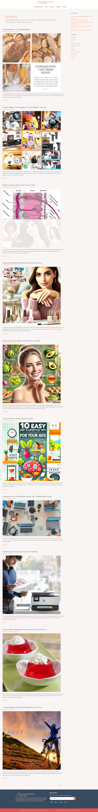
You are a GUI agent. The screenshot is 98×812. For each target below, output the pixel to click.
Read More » (5, 100)
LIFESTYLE (65, 6)
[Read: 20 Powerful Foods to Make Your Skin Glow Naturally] (32, 373)
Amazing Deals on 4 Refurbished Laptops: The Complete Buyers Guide (27, 496)
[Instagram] (19, 804)
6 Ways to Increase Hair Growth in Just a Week (19, 185)
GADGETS (5, 109)
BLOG (46, 6)
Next (61, 784)
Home (51, 802)
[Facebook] (22, 804)
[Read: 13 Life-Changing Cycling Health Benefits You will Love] (32, 740)
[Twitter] (25, 804)
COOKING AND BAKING (7, 31)
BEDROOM (73, 39)
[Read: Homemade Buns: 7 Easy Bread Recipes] (32, 62)
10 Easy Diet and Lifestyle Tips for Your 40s (18, 418)
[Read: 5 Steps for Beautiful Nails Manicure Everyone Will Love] (32, 296)
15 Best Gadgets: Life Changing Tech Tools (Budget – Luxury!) (24, 107)
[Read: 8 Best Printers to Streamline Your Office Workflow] (32, 584)
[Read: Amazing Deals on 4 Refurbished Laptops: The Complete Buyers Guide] (32, 518)
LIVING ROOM (74, 54)
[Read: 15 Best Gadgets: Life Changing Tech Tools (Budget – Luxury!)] (32, 140)
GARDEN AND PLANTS (75, 52)
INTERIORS (58, 6)
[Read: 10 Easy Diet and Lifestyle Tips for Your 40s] (32, 451)
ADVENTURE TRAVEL (39, 6)
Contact (60, 802)
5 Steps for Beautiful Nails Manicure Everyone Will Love (22, 263)
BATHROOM (73, 37)
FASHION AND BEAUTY (7, 187)
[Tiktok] (17, 804)
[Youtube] (31, 804)
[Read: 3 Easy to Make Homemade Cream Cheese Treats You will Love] (32, 662)
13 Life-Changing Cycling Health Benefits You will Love (22, 707)
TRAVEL (72, 58)
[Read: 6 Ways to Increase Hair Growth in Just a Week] (32, 218)
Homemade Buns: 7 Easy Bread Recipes (16, 29)
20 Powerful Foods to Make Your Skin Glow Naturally (21, 341)
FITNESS (4, 420)
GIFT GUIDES (51, 6)
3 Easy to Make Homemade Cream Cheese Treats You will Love (24, 629)
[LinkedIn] (28, 804)
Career (65, 802)
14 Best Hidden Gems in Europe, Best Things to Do (81, 30)
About (56, 802)
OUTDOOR (73, 56)
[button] (17, 2)
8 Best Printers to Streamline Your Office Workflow (20, 552)
